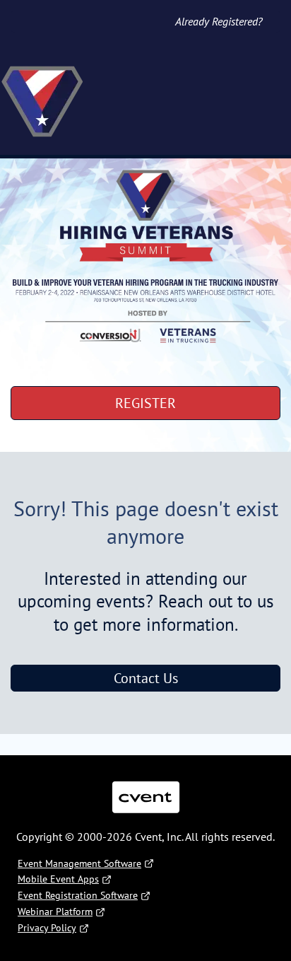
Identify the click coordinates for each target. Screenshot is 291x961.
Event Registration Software (78, 895)
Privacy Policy (47, 927)
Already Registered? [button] (219, 21)
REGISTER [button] (145, 403)
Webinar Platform (55, 911)
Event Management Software (79, 863)
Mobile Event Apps (58, 879)
